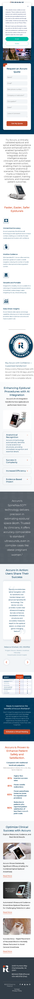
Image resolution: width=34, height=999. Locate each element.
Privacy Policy (17, 991)
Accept (17, 39)
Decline (17, 43)
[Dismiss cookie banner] (28, 7)
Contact (17, 989)
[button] (27, 662)
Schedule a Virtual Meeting (17, 732)
